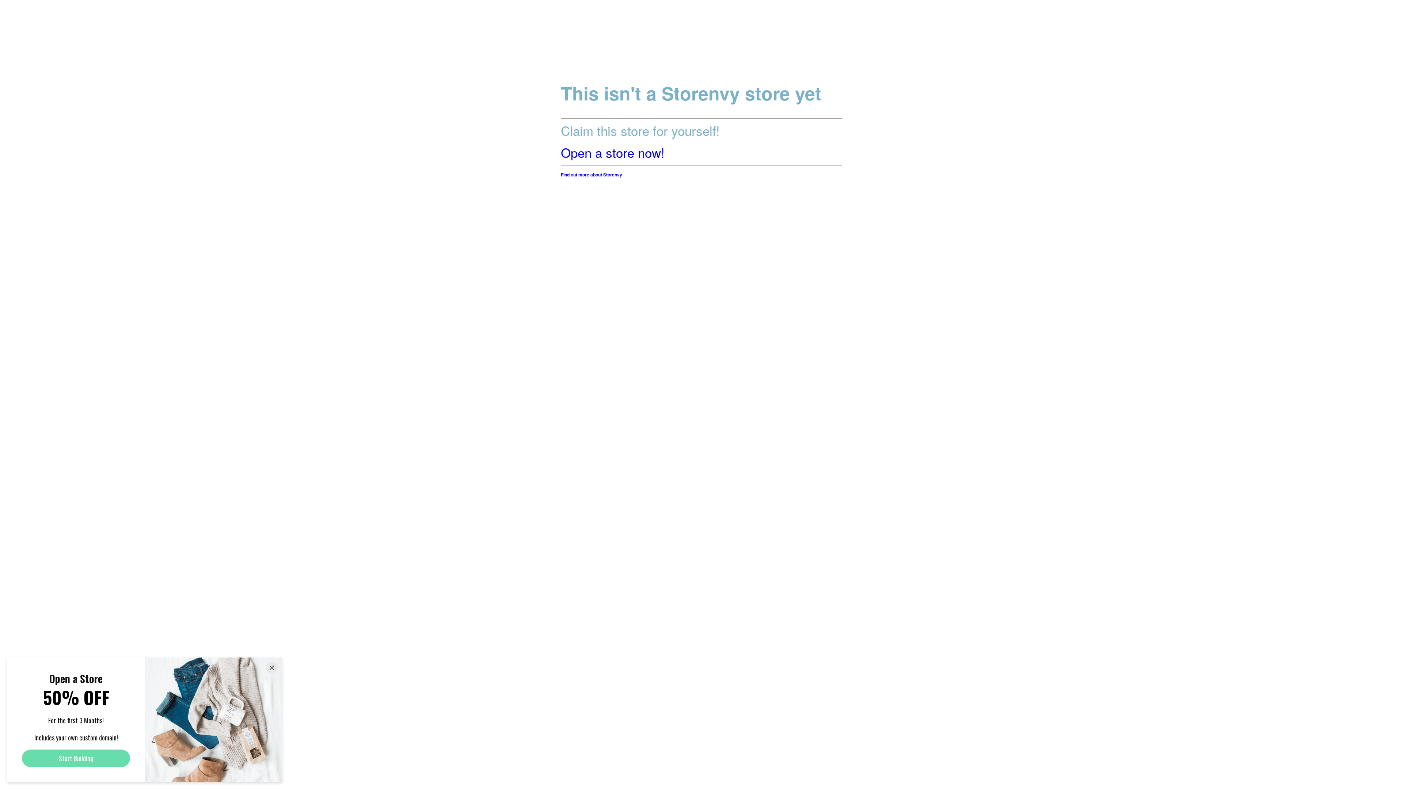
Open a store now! (613, 152)
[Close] (272, 668)
